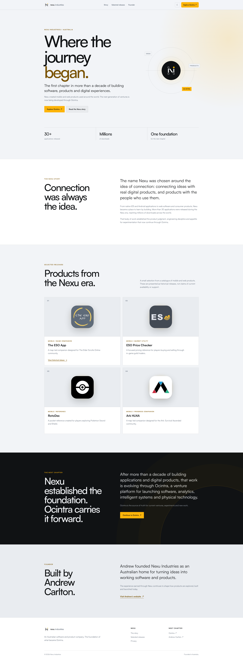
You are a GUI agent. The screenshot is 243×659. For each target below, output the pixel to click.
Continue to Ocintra (132, 515)
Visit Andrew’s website (132, 596)
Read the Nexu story (77, 109)
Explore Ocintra (190, 5)
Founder (131, 5)
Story (106, 5)
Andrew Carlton (176, 637)
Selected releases (118, 5)
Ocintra (173, 633)
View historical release (57, 360)
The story (134, 633)
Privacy (134, 641)
